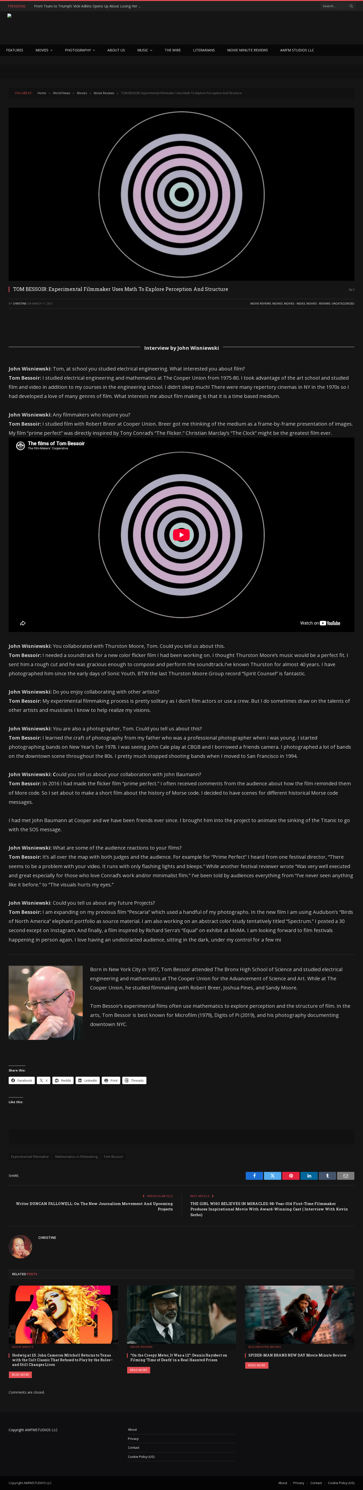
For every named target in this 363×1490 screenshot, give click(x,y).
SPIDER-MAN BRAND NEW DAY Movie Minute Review (297, 1355)
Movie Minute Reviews (247, 50)
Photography (78, 50)
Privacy (133, 1438)
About (132, 1429)
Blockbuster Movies (264, 1347)
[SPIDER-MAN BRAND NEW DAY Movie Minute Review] (299, 1315)
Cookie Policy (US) (141, 1456)
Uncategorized (343, 303)
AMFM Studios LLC (297, 50)
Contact (133, 1447)
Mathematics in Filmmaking (76, 1156)
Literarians (204, 50)
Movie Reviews (260, 303)
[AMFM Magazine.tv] (87, 27)
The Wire (173, 50)
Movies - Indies (294, 303)
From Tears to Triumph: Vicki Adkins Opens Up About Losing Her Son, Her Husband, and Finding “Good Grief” (89, 6)
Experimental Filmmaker (30, 1156)
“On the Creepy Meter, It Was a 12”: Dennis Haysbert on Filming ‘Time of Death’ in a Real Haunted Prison (178, 1357)
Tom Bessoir (113, 1156)
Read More (20, 1375)
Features (14, 50)
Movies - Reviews (318, 303)
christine (19, 303)
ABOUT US (116, 50)
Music (142, 50)
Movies (42, 50)
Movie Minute (23, 1347)
